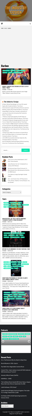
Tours (20, 206)
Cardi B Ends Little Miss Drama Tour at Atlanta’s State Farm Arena (13, 309)
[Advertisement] (16, 46)
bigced (5, 89)
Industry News (6, 70)
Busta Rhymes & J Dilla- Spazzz (9, 363)
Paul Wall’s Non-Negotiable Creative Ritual (12, 367)
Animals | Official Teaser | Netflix (9, 375)
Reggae (10, 72)
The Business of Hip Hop (18, 266)
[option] (16, 343)
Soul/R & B (6, 237)
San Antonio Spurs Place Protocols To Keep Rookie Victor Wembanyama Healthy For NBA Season (18, 170)
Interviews (21, 334)
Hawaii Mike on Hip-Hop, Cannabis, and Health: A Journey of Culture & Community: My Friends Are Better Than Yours (14, 113)
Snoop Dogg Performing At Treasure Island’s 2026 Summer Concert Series (15, 278)
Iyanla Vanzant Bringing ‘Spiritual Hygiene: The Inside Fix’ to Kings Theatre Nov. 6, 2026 (15, 391)
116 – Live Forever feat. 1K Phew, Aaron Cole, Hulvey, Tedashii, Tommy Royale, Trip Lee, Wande (19, 180)
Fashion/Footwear (21, 70)
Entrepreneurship (8, 294)
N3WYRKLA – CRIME (6, 378)
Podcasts (15, 336)
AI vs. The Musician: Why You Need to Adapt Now (14, 360)
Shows (21, 235)
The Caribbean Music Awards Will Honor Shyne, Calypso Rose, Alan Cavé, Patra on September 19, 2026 (15, 383)
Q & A (24, 336)
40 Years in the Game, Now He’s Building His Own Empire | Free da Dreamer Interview (14, 347)
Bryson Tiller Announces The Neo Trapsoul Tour (16, 249)
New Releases (25, 204)
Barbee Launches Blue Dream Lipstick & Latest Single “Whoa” (15, 87)
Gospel (19, 202)
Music (19, 204)
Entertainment (13, 202)
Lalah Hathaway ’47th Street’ (9, 387)
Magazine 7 (12, 413)
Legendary (27, 334)
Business (13, 70)
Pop (5, 206)
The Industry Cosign (16, 10)
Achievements (7, 292)
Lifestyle (5, 72)
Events (19, 262)
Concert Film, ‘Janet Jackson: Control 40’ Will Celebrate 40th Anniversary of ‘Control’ (16, 371)
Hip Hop (24, 262)
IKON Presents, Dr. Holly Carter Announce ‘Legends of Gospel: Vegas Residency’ (14, 219)
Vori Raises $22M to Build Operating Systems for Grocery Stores (14, 397)
